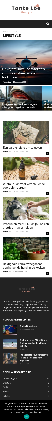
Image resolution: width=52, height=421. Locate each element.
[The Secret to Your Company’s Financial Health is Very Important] (10, 358)
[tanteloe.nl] (26, 10)
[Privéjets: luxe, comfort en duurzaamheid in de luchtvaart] (26, 62)
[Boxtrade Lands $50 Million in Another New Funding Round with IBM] (10, 344)
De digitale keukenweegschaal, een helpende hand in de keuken (24, 265)
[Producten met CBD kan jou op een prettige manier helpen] (26, 208)
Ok (26, 416)
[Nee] (48, 410)
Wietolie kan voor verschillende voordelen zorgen (24, 185)
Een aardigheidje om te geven (22, 147)
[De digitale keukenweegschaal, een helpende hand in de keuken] (26, 248)
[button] (5, 24)
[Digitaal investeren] (10, 330)
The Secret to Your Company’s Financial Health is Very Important (34, 358)
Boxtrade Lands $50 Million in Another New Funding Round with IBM (34, 343)
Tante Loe (6, 82)
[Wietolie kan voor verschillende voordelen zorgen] (26, 168)
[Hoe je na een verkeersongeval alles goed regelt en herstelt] (21, 101)
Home (5, 31)
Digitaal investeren (28, 326)
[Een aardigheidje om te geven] (26, 132)
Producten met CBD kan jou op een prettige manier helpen (26, 225)
